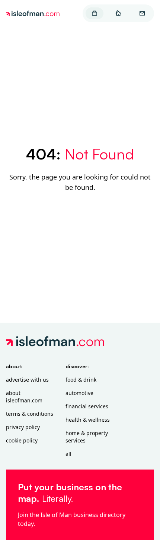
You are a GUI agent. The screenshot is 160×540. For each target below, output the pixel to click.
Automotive (79, 392)
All (68, 453)
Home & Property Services (86, 436)
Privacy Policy (23, 427)
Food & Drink (80, 379)
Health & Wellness (87, 419)
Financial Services (86, 406)
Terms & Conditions (29, 413)
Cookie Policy (22, 440)
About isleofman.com (24, 396)
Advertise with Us (27, 379)
